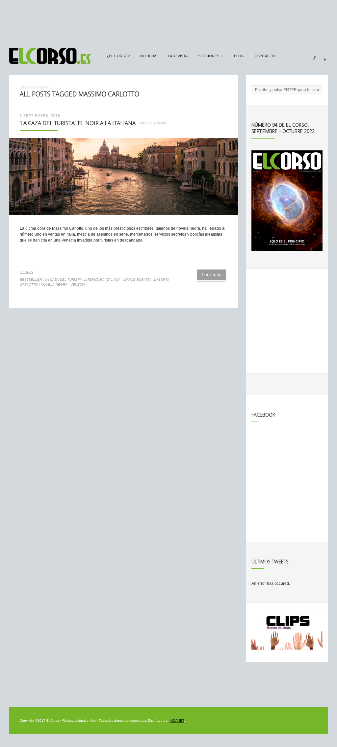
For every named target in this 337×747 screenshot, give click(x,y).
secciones (208, 56)
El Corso (157, 123)
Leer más (211, 274)
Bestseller (31, 279)
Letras (26, 272)
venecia (77, 284)
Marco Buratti (136, 279)
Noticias (148, 56)
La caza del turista (63, 279)
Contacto (265, 56)
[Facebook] (310, 56)
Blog (239, 56)
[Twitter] (322, 56)
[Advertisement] (168, 21)
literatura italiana (102, 279)
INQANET (176, 720)
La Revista (178, 56)
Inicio (25, 87)
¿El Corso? (118, 56)
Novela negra (54, 284)
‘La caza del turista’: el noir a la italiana (78, 123)
